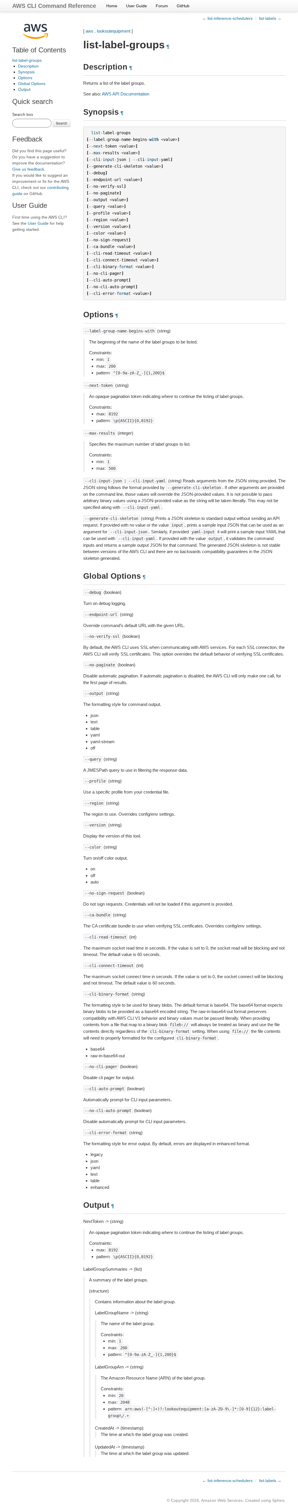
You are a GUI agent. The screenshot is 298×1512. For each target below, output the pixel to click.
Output (24, 89)
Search (61, 123)
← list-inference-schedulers (227, 18)
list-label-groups (27, 60)
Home (111, 5)
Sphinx (278, 1500)
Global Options (31, 83)
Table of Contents (39, 50)
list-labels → (270, 18)
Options (25, 77)
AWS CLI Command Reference (54, 6)
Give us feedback (28, 169)
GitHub (183, 5)
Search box (22, 114)
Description (28, 66)
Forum (162, 5)
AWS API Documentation (125, 93)
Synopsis (26, 72)
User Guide (136, 5)
